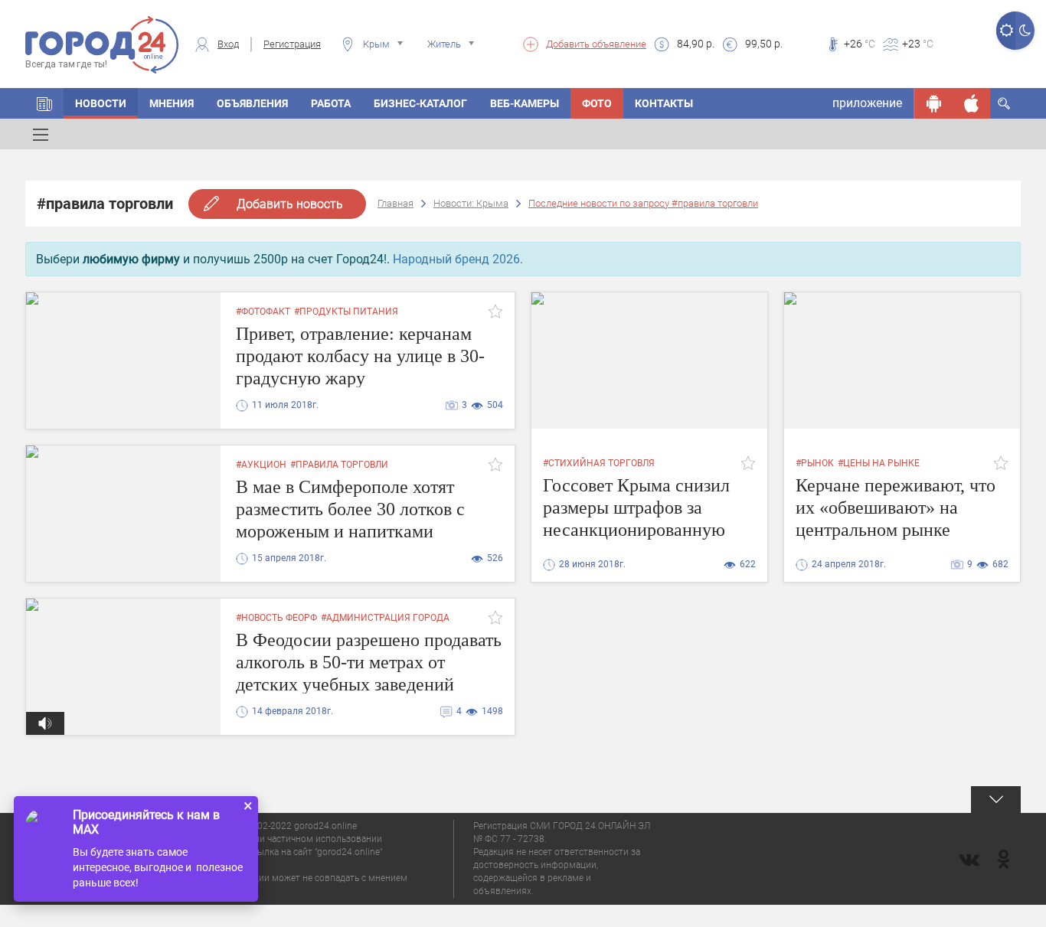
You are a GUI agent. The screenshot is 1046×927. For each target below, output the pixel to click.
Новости (100, 103)
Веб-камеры (524, 103)
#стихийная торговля (599, 463)
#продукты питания (346, 311)
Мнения (171, 103)
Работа (331, 103)
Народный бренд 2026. (458, 259)
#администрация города (385, 617)
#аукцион (261, 464)
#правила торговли (339, 464)
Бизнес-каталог (420, 103)
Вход (228, 44)
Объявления (252, 103)
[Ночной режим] (1025, 30)
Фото (597, 103)
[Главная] (44, 103)
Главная (395, 203)
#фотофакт (263, 311)
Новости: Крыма (470, 203)
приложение (867, 103)
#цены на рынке (879, 463)
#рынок (815, 463)
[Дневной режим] (1005, 30)
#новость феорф (276, 617)
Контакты (664, 103)
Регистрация (292, 44)
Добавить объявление (596, 44)
